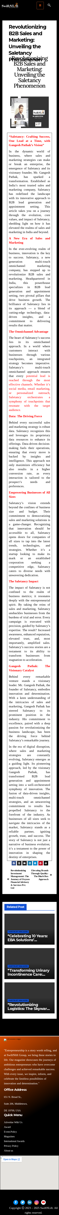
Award (7, 1127)
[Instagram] (36, 1202)
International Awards (14, 1141)
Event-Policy (10, 1131)
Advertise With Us (13, 1122)
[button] (49, 5)
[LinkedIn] (29, 1202)
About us (9, 1150)
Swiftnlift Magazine (18, 932)
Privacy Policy (11, 1146)
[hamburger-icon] (40, 5)
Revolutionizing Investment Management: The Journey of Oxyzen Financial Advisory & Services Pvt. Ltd (20, 879)
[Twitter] (22, 1202)
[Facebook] (15, 1202)
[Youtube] (43, 1202)
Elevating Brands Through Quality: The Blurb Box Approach (39, 874)
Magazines (9, 1136)
